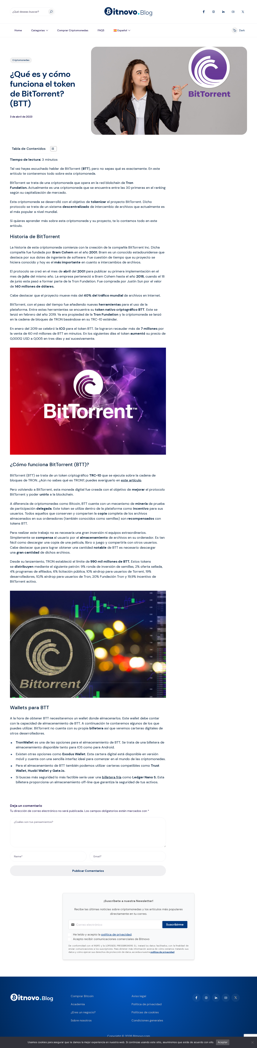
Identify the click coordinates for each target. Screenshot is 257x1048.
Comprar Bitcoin (82, 996)
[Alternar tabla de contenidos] (51, 148)
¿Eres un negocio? (83, 1012)
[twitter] (235, 998)
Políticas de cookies (145, 1012)
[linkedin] (216, 998)
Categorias (38, 30)
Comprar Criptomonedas (72, 30)
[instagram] (206, 998)
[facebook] (196, 998)
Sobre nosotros (81, 1020)
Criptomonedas (20, 60)
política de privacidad (116, 934)
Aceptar (222, 1042)
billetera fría (111, 777)
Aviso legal (139, 996)
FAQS (101, 30)
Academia (78, 1004)
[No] (252, 1042)
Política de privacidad (147, 1004)
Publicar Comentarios (88, 871)
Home (18, 30)
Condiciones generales (147, 1020)
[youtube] (226, 998)
